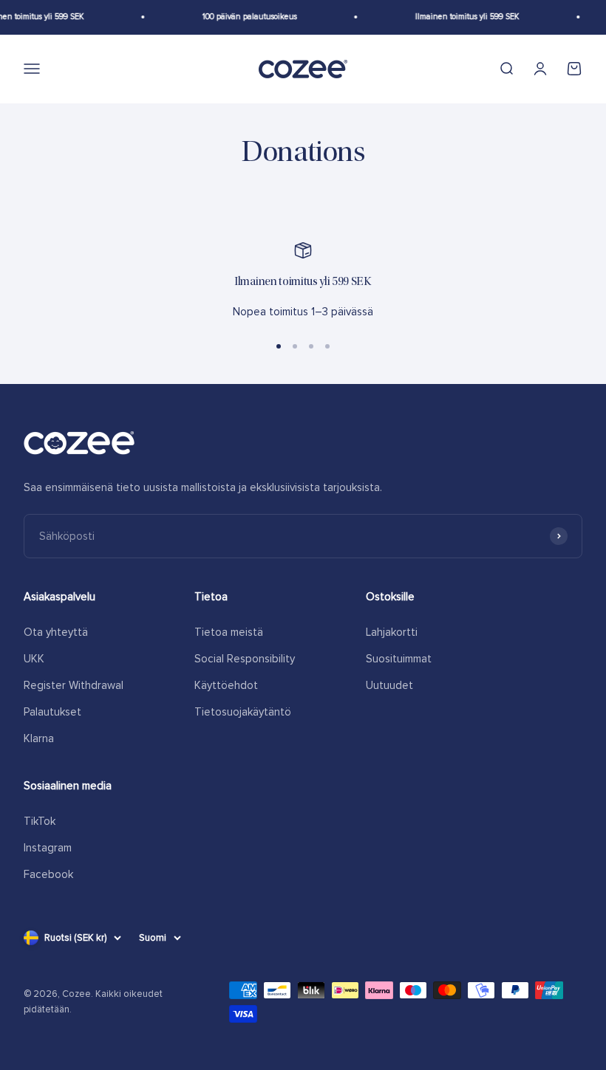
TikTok (39, 821)
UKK (34, 658)
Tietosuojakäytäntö (242, 712)
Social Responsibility (244, 658)
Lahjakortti (392, 632)
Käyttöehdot (226, 685)
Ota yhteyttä (56, 632)
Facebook (48, 874)
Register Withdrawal (73, 685)
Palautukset (52, 712)
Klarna (39, 738)
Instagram (48, 847)
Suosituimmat (399, 658)
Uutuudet (389, 685)
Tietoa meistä (228, 632)
